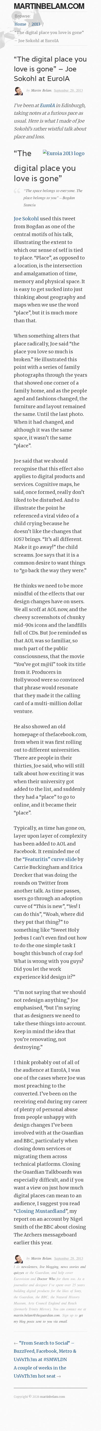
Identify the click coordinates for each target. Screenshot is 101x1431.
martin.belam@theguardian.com (37, 1315)
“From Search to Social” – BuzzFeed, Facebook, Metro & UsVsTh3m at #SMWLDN (45, 1351)
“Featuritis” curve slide (50, 859)
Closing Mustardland (40, 1211)
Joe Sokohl (26, 219)
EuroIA (47, 105)
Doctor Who (46, 1278)
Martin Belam (41, 90)
